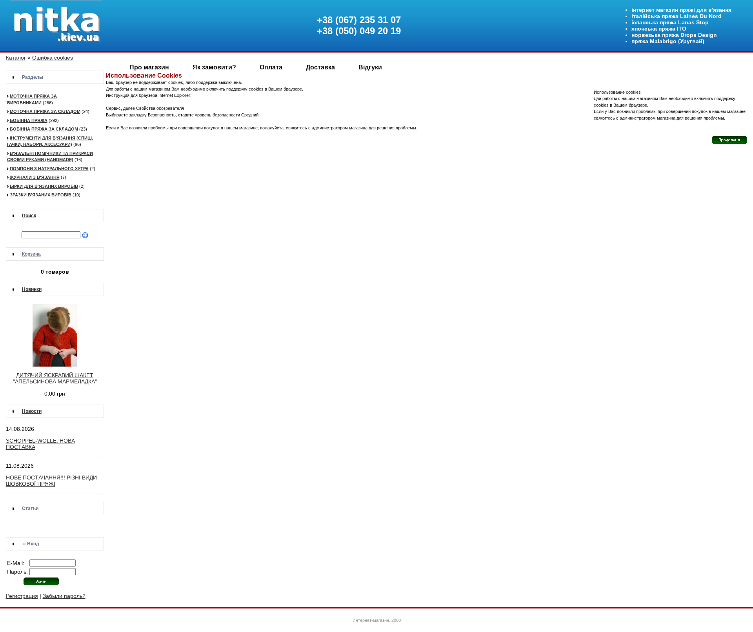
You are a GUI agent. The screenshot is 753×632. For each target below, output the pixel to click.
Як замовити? (214, 67)
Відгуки (370, 67)
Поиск (29, 215)
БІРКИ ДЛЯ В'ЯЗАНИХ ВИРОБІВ (44, 186)
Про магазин (149, 67)
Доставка (320, 67)
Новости (32, 411)
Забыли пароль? (64, 596)
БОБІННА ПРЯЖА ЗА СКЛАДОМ (44, 129)
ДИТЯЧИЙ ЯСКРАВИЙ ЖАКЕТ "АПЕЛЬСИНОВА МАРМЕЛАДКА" (55, 378)
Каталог (16, 57)
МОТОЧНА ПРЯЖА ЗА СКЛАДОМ (45, 111)
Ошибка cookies (52, 57)
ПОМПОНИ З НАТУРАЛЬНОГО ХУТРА (49, 168)
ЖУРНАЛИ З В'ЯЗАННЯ (35, 177)
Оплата (271, 67)
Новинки (32, 289)
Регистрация (22, 596)
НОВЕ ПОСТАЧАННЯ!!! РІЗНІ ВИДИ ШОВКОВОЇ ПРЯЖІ (51, 480)
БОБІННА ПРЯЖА (28, 120)
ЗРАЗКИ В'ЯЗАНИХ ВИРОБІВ (40, 195)
